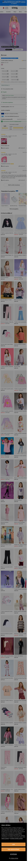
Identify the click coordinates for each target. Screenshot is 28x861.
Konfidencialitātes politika (16, 838)
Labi (13, 844)
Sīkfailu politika (5, 838)
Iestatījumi (13, 854)
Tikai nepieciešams (13, 849)
